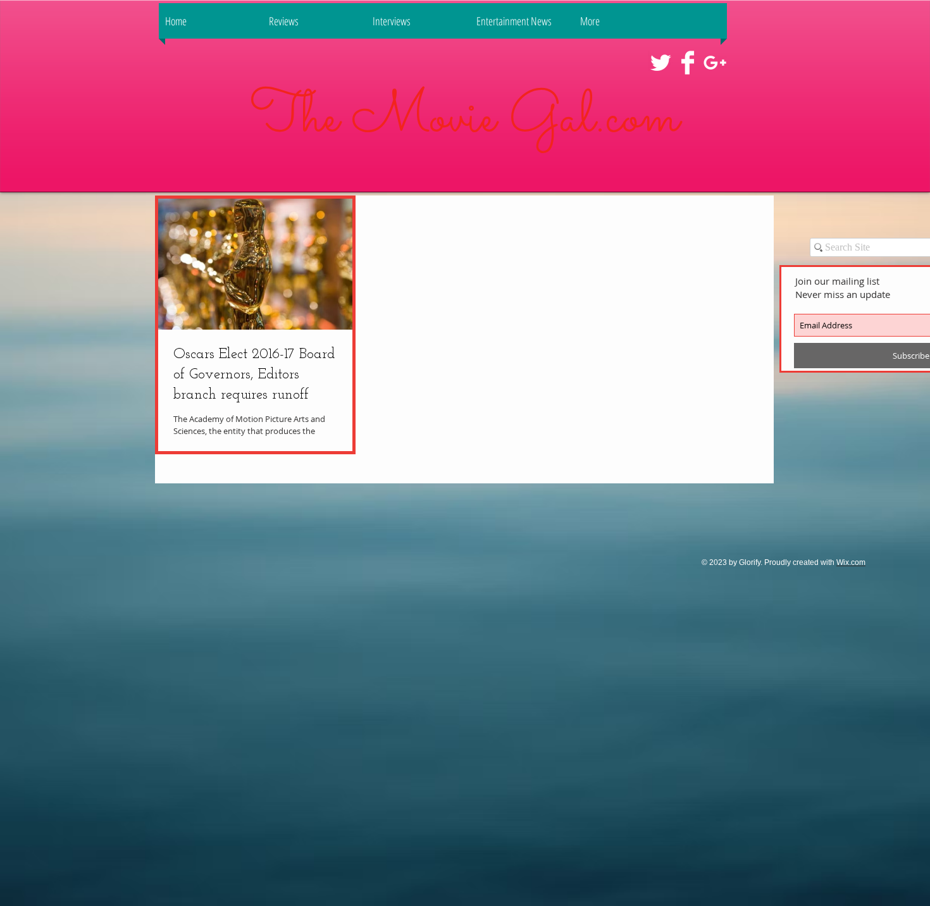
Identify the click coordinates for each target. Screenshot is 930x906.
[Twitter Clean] (660, 63)
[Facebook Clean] (688, 63)
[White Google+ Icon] (715, 63)
